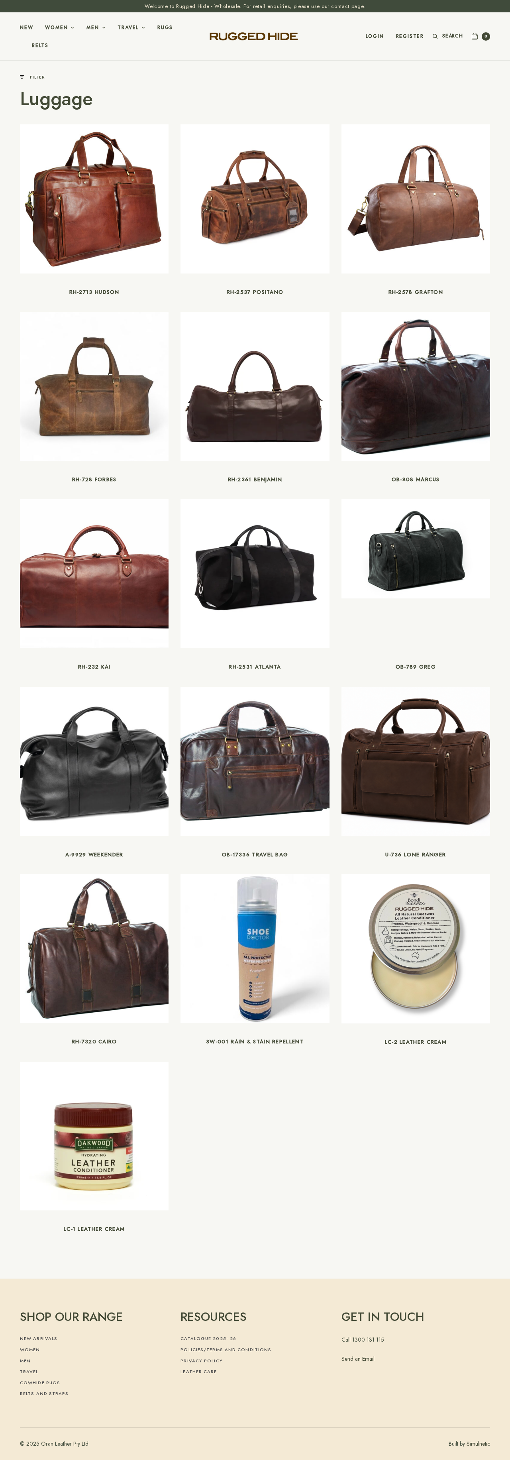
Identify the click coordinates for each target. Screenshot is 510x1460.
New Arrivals (38, 1338)
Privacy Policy (201, 1361)
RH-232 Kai (94, 667)
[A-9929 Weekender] (94, 761)
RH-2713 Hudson (94, 292)
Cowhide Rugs (40, 1382)
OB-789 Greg (416, 667)
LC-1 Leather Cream (94, 1229)
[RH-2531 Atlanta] (255, 573)
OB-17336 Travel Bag (255, 854)
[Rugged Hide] (255, 36)
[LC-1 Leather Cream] (94, 1135)
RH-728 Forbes (94, 479)
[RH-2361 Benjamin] (255, 386)
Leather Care (198, 1371)
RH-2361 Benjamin (255, 479)
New (26, 27)
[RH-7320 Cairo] (94, 948)
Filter (37, 77)
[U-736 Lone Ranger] (415, 761)
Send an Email (358, 1359)
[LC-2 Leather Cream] (415, 948)
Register (410, 36)
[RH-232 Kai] (94, 573)
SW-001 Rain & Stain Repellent (255, 1041)
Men (92, 27)
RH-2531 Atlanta (255, 667)
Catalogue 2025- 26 (208, 1338)
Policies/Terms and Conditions (225, 1349)
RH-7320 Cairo (94, 1041)
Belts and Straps (44, 1393)
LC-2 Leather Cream (416, 1042)
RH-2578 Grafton (415, 292)
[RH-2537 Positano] (255, 199)
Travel (128, 27)
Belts (40, 45)
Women (56, 27)
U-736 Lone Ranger (415, 854)
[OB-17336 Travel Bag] (255, 761)
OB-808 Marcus (416, 479)
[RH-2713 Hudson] (94, 199)
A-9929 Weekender (94, 854)
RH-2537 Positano (255, 292)
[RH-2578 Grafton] (415, 199)
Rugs (165, 27)
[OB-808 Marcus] (415, 385)
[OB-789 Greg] (415, 548)
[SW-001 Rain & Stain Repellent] (254, 948)
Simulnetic (478, 1444)
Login (375, 36)
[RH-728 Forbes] (94, 385)
